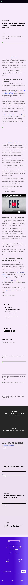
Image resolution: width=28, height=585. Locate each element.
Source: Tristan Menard (14, 142)
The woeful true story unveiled (12, 310)
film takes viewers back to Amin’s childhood (14, 115)
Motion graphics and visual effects (10, 281)
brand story (7, 276)
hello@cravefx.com (14, 553)
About (20, 559)
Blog (5, 447)
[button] (26, 1)
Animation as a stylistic (11, 314)
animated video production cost (10, 291)
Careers (8, 561)
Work (8, 559)
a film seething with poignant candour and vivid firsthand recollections (13, 92)
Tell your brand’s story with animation (12, 317)
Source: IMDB (13, 57)
